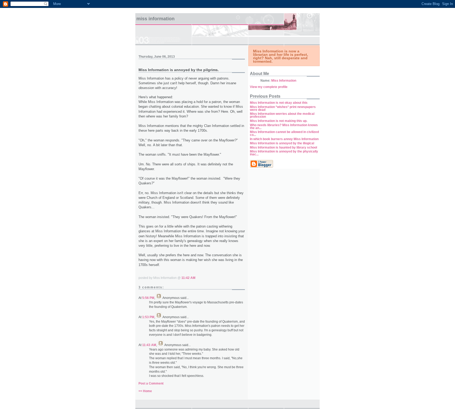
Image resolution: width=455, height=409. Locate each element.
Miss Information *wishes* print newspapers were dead (283, 108)
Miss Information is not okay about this (279, 103)
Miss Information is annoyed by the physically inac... (284, 153)
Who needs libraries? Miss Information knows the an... (284, 126)
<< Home (145, 391)
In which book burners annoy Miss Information (284, 139)
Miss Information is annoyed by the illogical (282, 143)
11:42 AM (188, 278)
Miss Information (155, 18)
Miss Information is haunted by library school (283, 147)
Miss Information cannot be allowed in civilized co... (284, 133)
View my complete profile (269, 87)
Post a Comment (151, 383)
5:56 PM (148, 298)
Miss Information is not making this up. (278, 121)
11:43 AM (149, 345)
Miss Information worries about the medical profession (282, 115)
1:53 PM (148, 317)
